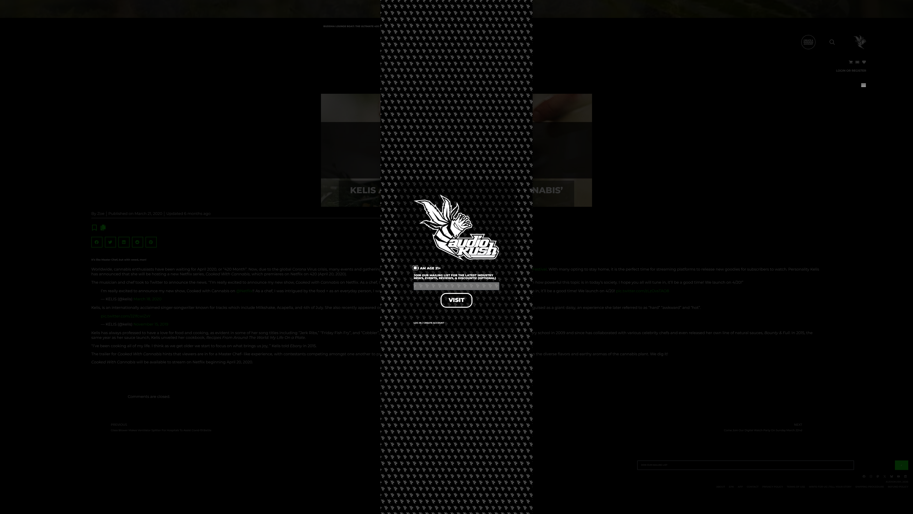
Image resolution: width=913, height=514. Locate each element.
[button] (863, 85)
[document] (456, 257)
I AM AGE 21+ (429, 268)
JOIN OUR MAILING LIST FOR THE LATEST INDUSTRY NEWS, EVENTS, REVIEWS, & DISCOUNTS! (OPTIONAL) (455, 277)
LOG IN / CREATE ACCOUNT (429, 323)
